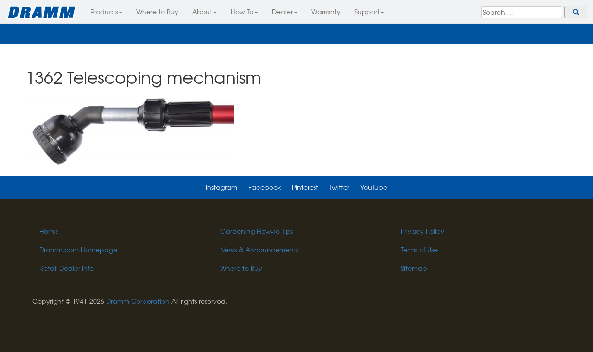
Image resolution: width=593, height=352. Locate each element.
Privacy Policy (422, 231)
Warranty (326, 11)
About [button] (202, 11)
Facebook (264, 187)
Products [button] (104, 11)
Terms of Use (419, 249)
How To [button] (242, 11)
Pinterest (305, 187)
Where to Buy (157, 11)
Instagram (221, 187)
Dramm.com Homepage (78, 249)
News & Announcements (259, 249)
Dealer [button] (282, 11)
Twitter (339, 187)
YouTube (373, 187)
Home (48, 231)
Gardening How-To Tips (256, 231)
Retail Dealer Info (66, 268)
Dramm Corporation (138, 301)
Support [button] (366, 11)
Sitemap (414, 268)
